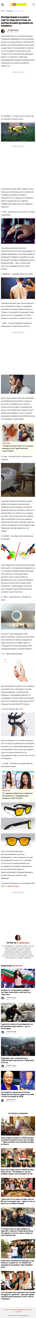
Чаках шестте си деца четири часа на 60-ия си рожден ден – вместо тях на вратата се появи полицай (18, 1201)
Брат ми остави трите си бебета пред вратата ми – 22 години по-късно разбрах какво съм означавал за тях (17, 1171)
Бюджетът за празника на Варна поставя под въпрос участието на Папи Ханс (15, 992)
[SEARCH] (34, 5)
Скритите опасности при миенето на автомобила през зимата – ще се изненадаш (17, 1026)
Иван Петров (13, 886)
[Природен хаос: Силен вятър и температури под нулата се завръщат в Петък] (18, 1046)
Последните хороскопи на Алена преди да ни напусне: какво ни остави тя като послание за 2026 (17, 1094)
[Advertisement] (18, 94)
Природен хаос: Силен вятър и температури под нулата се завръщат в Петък (17, 1060)
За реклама (20, 1310)
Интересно (17, 966)
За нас (6, 1310)
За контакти (12, 1310)
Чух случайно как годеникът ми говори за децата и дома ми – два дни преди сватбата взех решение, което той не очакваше (18, 1295)
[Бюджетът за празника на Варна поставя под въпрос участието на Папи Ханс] (18, 978)
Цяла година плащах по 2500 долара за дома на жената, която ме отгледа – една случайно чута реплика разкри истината (17, 1140)
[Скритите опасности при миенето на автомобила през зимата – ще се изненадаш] (18, 1012)
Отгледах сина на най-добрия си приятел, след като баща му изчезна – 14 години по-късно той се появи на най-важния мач (18, 1232)
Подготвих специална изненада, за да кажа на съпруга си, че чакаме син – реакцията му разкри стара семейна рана (17, 1263)
